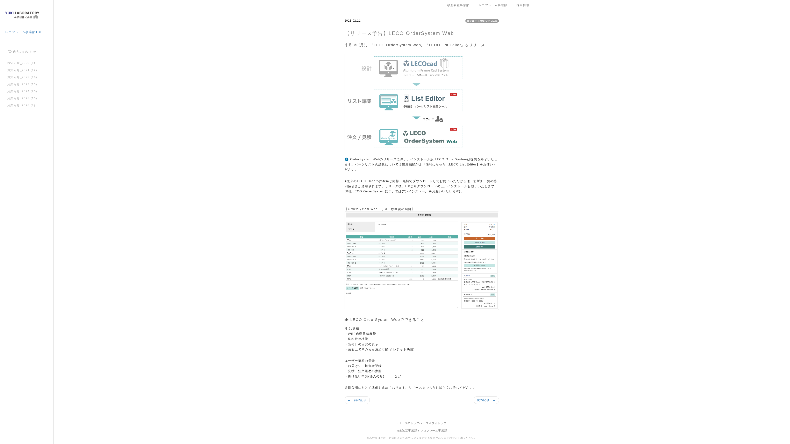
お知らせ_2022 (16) (22, 77)
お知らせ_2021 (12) (22, 70)
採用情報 (523, 5)
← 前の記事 (357, 400)
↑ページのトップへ (410, 423)
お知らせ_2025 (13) (22, 98)
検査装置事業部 (460, 5)
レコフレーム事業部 (494, 5)
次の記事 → (486, 400)
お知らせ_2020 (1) (21, 63)
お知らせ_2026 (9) (21, 105)
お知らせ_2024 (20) (22, 91)
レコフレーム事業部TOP (24, 32)
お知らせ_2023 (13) (22, 84)
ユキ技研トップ (436, 423)
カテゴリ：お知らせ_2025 (482, 21)
